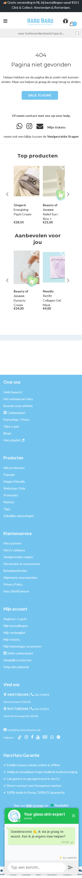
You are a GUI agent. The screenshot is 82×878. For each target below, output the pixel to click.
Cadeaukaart (16, 413)
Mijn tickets (56, 127)
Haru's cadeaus (14, 550)
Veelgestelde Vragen (63, 136)
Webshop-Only (14, 488)
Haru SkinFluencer (16, 591)
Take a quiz (11, 426)
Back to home (39, 95)
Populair (9, 474)
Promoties (10, 495)
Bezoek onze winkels (18, 406)
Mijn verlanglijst (14, 632)
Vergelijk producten (17, 660)
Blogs (7, 433)
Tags (6, 509)
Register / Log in (15, 619)
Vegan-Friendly (14, 481)
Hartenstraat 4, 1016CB (17, 701)
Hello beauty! (13, 392)
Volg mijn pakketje (16, 667)
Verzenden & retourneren (21, 564)
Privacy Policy (13, 584)
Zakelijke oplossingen (18, 516)
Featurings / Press (16, 419)
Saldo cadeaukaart (20, 653)
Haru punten (12, 543)
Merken (8, 502)
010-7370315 (41, 708)
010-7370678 (42, 694)
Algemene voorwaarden (20, 577)
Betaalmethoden (15, 571)
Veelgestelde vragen (18, 557)
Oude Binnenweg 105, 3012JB (20, 716)
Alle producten (14, 468)
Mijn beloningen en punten (22, 646)
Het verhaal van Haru (18, 399)
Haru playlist (12, 440)
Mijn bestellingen (15, 626)
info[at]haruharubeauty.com (24, 729)
